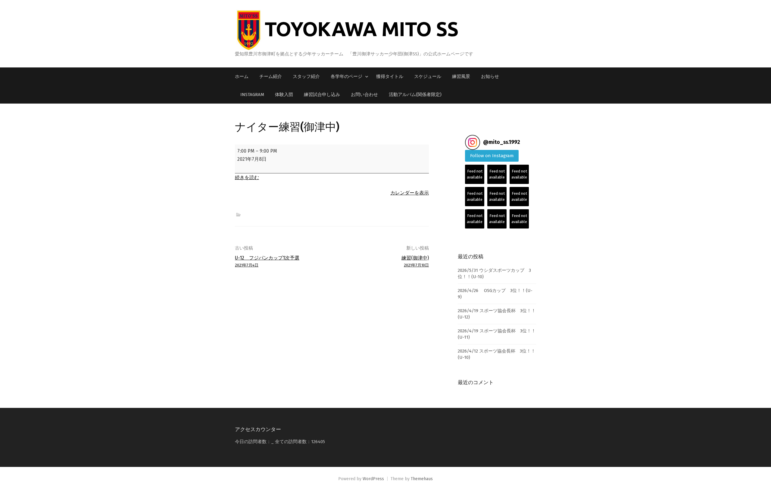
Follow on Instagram (492, 155)
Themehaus (422, 478)
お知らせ (490, 76)
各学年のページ (346, 76)
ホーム (241, 76)
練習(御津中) (415, 261)
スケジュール (427, 76)
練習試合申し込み (322, 94)
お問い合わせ (364, 94)
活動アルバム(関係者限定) (415, 94)
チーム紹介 (270, 76)
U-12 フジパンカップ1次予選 (267, 261)
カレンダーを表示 (409, 193)
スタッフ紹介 (306, 76)
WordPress (373, 478)
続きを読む (247, 177)
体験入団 (284, 94)
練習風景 (461, 76)
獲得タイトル (389, 76)
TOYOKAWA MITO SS (361, 28)
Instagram (252, 94)
